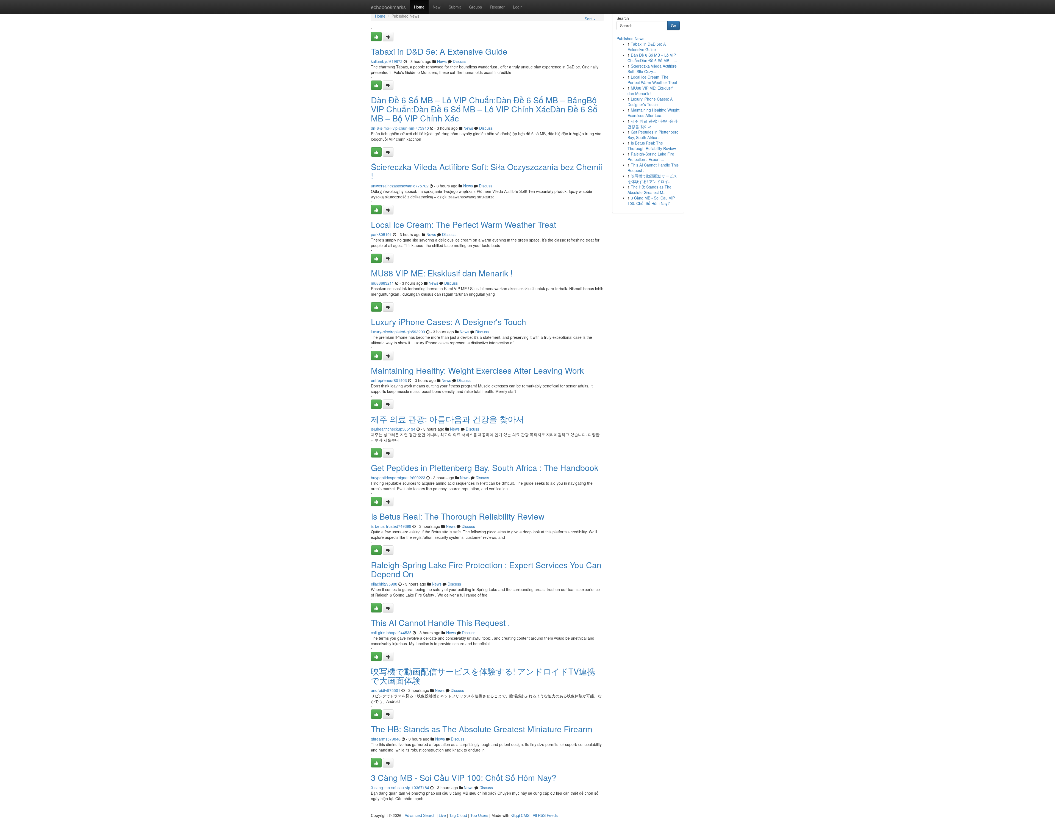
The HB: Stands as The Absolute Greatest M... (649, 189)
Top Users (479, 815)
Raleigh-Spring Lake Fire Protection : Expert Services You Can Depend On (486, 569)
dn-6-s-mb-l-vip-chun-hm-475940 (400, 128)
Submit (455, 7)
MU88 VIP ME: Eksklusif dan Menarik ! (442, 273)
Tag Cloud (458, 815)
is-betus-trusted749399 (391, 526)
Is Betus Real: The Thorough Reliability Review (458, 516)
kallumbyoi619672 (386, 61)
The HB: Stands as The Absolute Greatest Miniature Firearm (481, 729)
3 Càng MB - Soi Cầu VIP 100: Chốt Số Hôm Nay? (463, 777)
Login (518, 7)
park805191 (381, 234)
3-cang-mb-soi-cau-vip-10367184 (400, 787)
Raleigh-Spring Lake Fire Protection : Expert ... (651, 156)
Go (673, 25)
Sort (589, 18)
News (442, 61)
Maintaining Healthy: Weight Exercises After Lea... (653, 112)
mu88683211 (382, 283)
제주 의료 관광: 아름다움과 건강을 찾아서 (447, 419)
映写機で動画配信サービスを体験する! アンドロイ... (652, 178)
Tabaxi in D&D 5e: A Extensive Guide (439, 51)
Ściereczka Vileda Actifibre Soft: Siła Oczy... (652, 68)
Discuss (459, 61)
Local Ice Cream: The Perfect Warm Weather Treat (463, 224)
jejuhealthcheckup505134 (393, 429)
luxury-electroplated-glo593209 (398, 331)
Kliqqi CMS (519, 815)
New (436, 7)
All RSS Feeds (545, 815)
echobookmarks (388, 6)
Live (442, 815)
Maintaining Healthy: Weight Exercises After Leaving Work (477, 370)
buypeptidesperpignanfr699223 (398, 477)
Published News (630, 38)
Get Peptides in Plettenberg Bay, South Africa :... (653, 134)
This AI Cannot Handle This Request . (440, 622)
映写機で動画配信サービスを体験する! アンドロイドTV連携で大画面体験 (483, 675)
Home (419, 7)
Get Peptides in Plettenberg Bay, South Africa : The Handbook (484, 467)
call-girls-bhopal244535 (391, 632)
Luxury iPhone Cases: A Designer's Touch (448, 322)
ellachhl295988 (384, 584)
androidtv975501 (385, 690)
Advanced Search (420, 815)
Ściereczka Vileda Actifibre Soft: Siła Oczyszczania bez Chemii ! (486, 171)
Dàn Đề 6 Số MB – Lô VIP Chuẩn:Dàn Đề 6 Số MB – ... (652, 57)
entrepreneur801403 (389, 380)
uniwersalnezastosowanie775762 (400, 185)
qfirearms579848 (386, 739)
